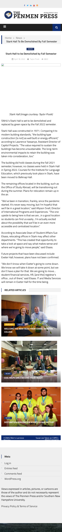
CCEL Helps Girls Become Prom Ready (23, 377)
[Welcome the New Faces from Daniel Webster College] (31, 316)
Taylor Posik (34, 59)
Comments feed (13, 473)
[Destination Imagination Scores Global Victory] (31, 407)
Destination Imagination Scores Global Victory (29, 422)
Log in (7, 463)
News (19, 38)
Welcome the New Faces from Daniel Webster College (28, 330)
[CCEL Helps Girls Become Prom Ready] (31, 361)
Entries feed (11, 468)
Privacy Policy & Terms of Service (19, 506)
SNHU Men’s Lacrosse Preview (14, 438)
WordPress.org (12, 479)
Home (8, 38)
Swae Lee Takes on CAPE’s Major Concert (47, 438)
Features (9, 324)
